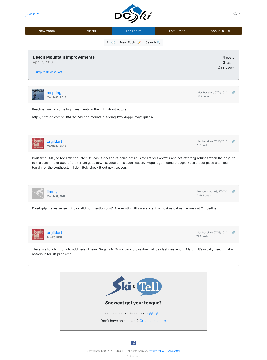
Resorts (90, 31)
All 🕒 (111, 42)
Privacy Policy (156, 350)
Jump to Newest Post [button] (48, 72)
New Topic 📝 (130, 42)
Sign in (31, 13)
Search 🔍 (153, 42)
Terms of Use (173, 350)
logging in (153, 312)
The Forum (133, 31)
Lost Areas (177, 31)
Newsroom (47, 31)
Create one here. (153, 321)
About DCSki (220, 31)
